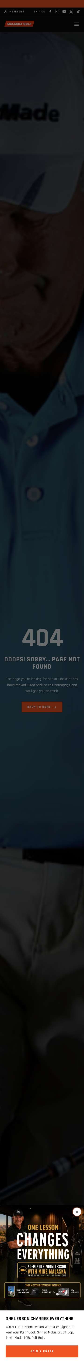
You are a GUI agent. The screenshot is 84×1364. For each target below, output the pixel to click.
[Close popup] (77, 1212)
